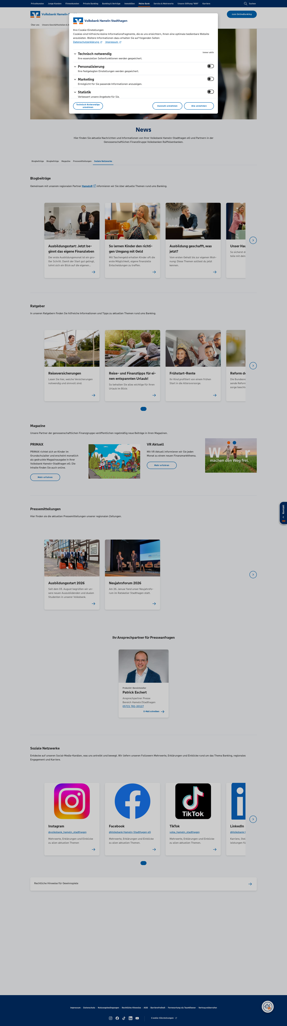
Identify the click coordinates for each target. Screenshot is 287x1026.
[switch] (210, 66)
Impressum (112, 42)
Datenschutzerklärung (86, 42)
